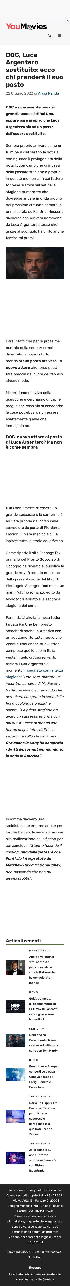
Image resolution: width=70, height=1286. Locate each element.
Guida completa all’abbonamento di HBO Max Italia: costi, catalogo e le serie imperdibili (43, 1009)
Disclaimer (55, 1190)
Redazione (15, 1190)
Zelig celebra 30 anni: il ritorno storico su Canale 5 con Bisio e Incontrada (42, 1160)
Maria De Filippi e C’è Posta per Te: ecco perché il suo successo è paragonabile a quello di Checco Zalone (43, 1118)
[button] (49, 36)
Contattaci (35, 1257)
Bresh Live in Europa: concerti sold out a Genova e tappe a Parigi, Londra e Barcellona (43, 1077)
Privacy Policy (35, 1190)
